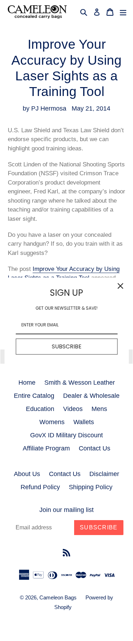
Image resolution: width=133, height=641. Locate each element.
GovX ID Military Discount (66, 435)
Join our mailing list (66, 509)
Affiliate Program (46, 448)
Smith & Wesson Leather (79, 382)
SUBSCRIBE (67, 346)
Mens (99, 408)
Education (40, 408)
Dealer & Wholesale (91, 395)
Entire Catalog (34, 395)
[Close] (120, 285)
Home (26, 382)
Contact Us (94, 448)
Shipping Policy (90, 487)
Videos (73, 408)
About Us (27, 473)
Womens (52, 422)
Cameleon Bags (58, 597)
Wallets (83, 422)
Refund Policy (40, 487)
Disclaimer (104, 473)
